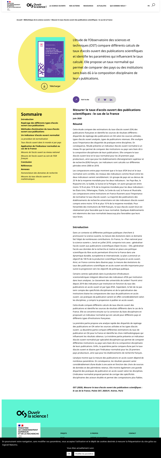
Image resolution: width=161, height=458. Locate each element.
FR (149, 6)
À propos (94, 433)
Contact (132, 433)
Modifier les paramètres (84, 454)
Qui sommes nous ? (118, 6)
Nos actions (74, 6)
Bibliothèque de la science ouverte (37, 20)
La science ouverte (57, 6)
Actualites (101, 6)
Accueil (19, 20)
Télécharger (54, 86)
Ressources (88, 6)
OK (69, 454)
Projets (63, 433)
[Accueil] (36, 5)
